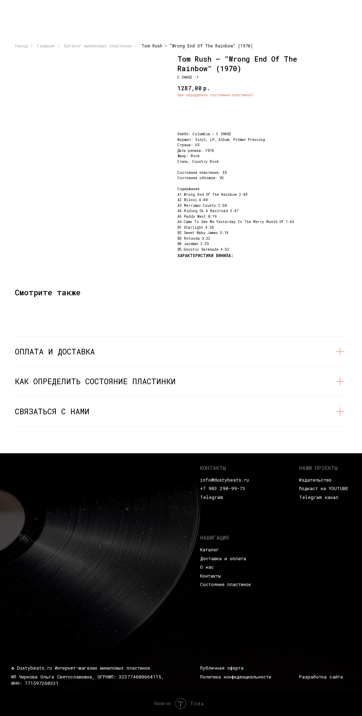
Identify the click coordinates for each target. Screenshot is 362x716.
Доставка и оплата (223, 558)
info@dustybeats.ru (224, 480)
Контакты (210, 576)
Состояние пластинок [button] (225, 584)
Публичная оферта (222, 668)
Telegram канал (318, 497)
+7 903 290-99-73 (222, 488)
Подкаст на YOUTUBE (323, 488)
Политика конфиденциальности (235, 677)
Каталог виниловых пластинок (98, 46)
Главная (45, 46)
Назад (21, 46)
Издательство (315, 480)
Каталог (209, 549)
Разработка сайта (321, 677)
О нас (207, 567)
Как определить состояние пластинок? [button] (215, 95)
